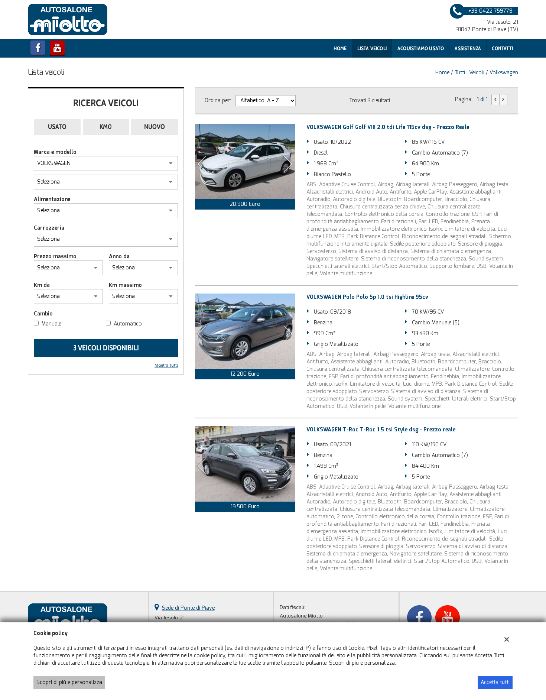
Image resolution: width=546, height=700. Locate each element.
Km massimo (125, 285)
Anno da (119, 256)
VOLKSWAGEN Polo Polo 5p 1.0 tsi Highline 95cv (367, 297)
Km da (42, 285)
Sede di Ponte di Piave (188, 608)
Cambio (43, 313)
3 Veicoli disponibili (106, 347)
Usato (57, 127)
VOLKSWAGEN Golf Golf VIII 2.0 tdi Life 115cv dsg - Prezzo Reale (387, 127)
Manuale (51, 323)
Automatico (127, 323)
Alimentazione (52, 199)
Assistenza (468, 48)
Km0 (106, 127)
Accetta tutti (495, 682)
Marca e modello (55, 152)
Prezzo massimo (55, 256)
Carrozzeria (49, 227)
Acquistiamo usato (420, 48)
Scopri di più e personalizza (69, 682)
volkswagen (504, 72)
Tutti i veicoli (469, 72)
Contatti (502, 48)
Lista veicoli (372, 48)
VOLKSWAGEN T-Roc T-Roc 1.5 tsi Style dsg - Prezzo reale (380, 429)
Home (340, 48)
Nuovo (154, 127)
